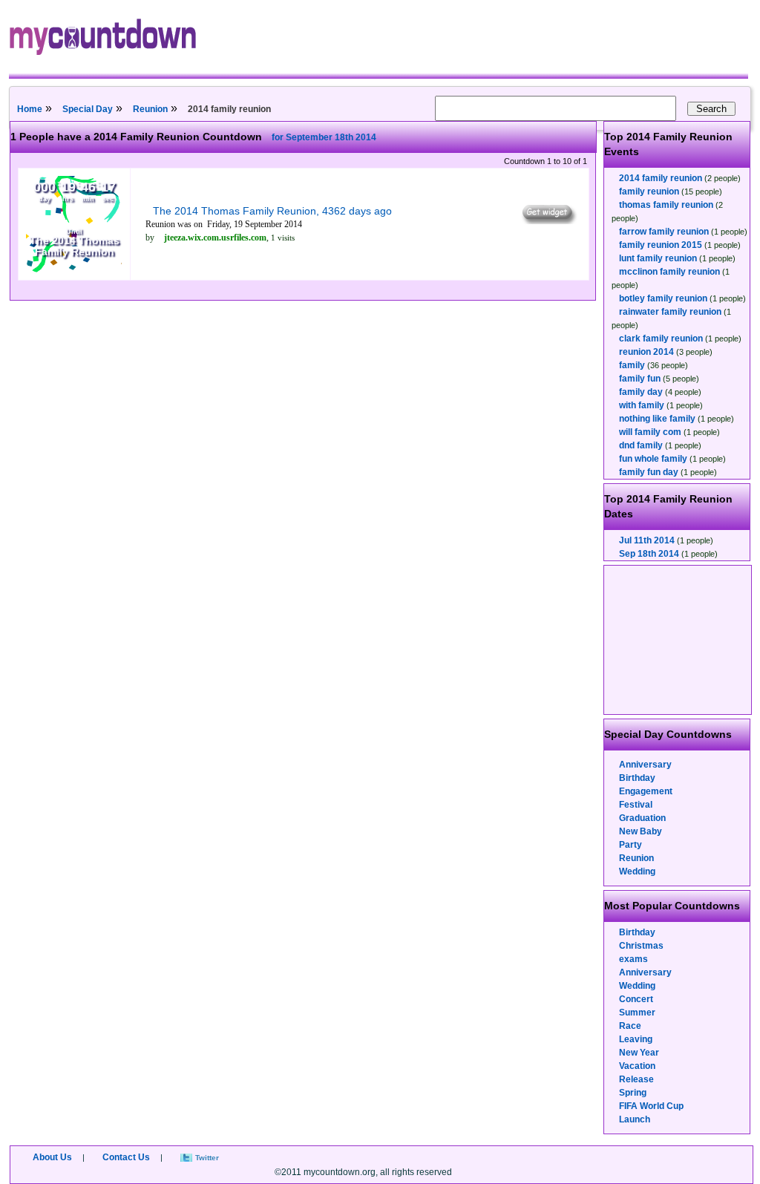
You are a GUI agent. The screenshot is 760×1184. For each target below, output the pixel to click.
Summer (637, 1012)
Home (29, 109)
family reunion (649, 191)
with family (641, 405)
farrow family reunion (664, 231)
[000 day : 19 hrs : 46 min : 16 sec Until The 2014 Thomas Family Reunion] (74, 269)
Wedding (637, 871)
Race (630, 1026)
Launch (634, 1119)
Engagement (645, 791)
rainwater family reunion (670, 312)
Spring (632, 1092)
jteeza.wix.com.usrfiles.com (215, 237)
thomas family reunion (666, 205)
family (632, 365)
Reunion (150, 109)
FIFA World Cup (651, 1106)
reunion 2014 (646, 352)
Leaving (635, 1039)
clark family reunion (661, 338)
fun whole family (653, 459)
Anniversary (645, 764)
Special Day (87, 109)
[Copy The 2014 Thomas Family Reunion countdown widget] (548, 220)
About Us (52, 1157)
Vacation (637, 1066)
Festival (635, 804)
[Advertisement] (678, 640)
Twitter (207, 1158)
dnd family (641, 445)
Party (630, 845)
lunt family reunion (658, 258)
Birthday (637, 778)
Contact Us (126, 1157)
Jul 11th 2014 (647, 540)
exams (633, 959)
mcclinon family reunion (669, 271)
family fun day (648, 472)
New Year (639, 1052)
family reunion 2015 (660, 245)
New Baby (640, 831)
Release (636, 1079)
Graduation (642, 818)
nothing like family (657, 418)
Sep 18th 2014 (649, 554)
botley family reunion (663, 298)
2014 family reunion (660, 178)
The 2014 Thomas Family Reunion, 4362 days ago (272, 211)
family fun (640, 378)
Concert (636, 999)
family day (641, 392)
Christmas (641, 946)
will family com (650, 432)
